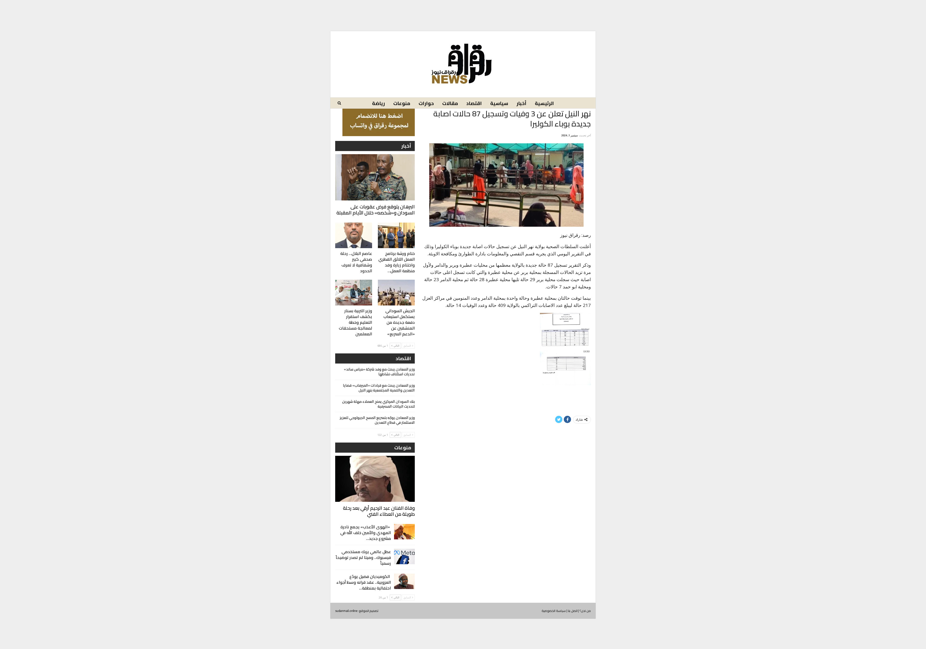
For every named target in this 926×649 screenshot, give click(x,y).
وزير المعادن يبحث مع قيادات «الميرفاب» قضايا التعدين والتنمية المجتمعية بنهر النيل (379, 388)
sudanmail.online (346, 611)
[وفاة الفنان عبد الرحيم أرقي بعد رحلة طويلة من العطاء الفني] (375, 479)
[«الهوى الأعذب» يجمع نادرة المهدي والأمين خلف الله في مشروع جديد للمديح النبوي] (404, 531)
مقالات (450, 103)
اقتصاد (474, 103)
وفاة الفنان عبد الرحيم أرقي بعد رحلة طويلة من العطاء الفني (379, 510)
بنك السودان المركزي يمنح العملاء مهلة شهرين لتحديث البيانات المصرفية (378, 404)
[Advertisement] (463, 11)
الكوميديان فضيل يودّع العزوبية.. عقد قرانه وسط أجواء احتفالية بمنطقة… (363, 582)
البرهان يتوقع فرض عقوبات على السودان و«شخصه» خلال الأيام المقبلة (375, 209)
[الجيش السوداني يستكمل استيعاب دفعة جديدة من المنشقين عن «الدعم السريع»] (396, 292)
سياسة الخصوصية (554, 611)
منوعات (401, 103)
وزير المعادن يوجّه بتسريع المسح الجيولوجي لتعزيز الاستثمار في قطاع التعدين (377, 420)
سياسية (499, 103)
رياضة (378, 103)
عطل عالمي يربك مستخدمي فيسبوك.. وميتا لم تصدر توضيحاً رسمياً (363, 557)
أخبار (521, 103)
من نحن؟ (585, 611)
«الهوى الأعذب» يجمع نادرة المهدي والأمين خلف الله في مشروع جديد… (365, 532)
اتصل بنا (573, 611)
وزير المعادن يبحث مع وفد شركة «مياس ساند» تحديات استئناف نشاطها (379, 371)
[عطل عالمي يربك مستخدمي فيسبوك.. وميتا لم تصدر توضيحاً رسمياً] (404, 556)
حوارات (426, 103)
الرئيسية (544, 103)
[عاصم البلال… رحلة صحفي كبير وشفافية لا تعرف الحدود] (353, 235)
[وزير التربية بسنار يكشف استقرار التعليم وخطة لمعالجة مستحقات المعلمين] (353, 292)
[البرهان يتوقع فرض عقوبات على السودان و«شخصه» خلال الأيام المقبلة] (375, 177)
